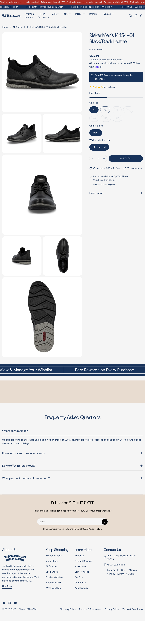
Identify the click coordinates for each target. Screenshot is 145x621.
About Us (79, 555)
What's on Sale (53, 587)
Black (96, 132)
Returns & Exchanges (90, 609)
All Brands (17, 27)
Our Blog (79, 577)
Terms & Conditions (132, 609)
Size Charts (80, 566)
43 (118, 110)
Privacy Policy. (95, 529)
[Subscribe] (105, 522)
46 (108, 119)
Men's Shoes (52, 561)
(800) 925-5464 (116, 564)
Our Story (7, 586)
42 (105, 109)
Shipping (93, 59)
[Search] (130, 15)
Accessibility (81, 587)
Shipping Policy (68, 609)
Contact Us (80, 582)
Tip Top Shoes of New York (24, 609)
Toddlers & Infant (54, 577)
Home (5, 27)
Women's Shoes (54, 555)
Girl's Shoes (52, 566)
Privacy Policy (112, 609)
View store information (104, 184)
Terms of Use (80, 529)
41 (94, 109)
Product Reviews (83, 561)
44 (130, 110)
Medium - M (99, 147)
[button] (96, 87)
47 (119, 119)
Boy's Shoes (52, 571)
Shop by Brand (53, 582)
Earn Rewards (82, 571)
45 (96, 119)
